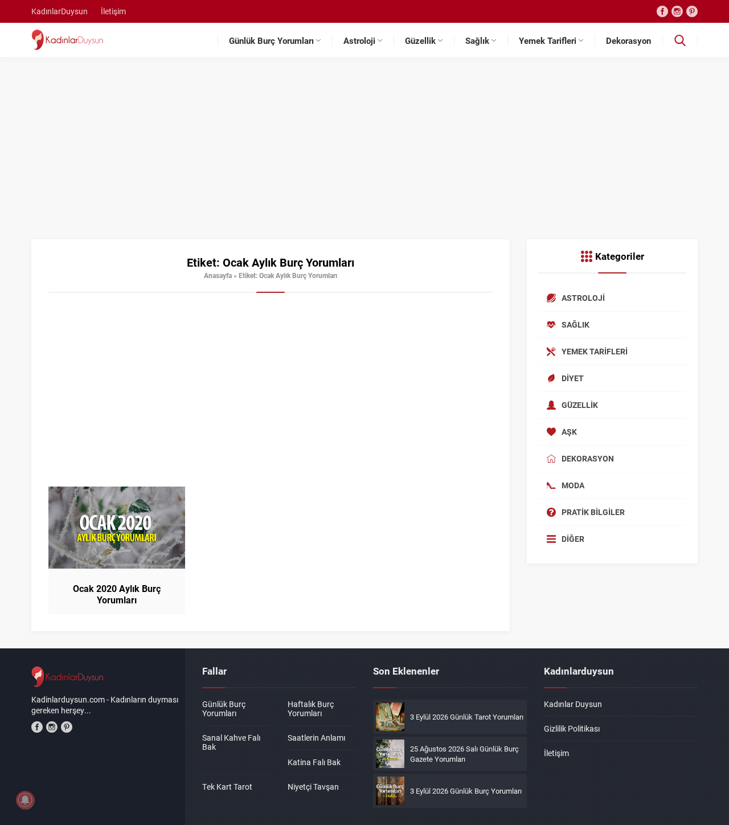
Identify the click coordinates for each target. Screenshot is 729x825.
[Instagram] (677, 11)
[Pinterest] (692, 11)
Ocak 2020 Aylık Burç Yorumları (117, 594)
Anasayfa (218, 275)
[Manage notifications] (25, 800)
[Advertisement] (364, 154)
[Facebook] (662, 11)
